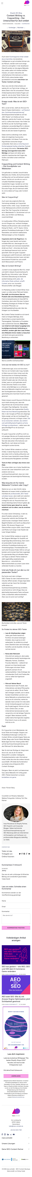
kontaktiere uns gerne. (9, 777)
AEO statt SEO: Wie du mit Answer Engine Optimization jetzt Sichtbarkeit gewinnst (16, 999)
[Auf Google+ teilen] (27, 854)
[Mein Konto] (1, 3)
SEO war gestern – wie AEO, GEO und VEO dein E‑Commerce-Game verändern (16, 969)
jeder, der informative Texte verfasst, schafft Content (13, 281)
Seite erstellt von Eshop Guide (16, 1171)
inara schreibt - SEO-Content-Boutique (18, 1169)
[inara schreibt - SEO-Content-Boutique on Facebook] (2, 1134)
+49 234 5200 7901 (16, 1130)
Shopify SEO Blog (16, 13)
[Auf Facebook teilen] (22, 854)
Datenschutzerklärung (18, 1097)
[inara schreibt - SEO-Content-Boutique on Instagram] (5, 1134)
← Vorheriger (11, 27)
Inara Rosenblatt (11, 974)
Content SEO (6, 847)
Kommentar (6, 911)
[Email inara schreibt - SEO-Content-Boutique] (14, 1134)
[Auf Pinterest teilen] (24, 854)
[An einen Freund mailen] (29, 854)
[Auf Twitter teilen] (20, 854)
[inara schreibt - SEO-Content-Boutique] (11, 1135)
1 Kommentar (26, 23)
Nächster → (21, 27)
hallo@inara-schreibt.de (16, 1126)
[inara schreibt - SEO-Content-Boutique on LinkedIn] (8, 1134)
